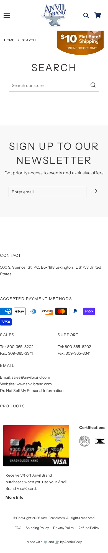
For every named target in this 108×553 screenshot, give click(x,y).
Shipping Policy (37, 528)
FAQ (18, 528)
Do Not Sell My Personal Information (31, 390)
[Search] (86, 15)
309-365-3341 (20, 353)
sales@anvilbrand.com (31, 377)
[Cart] (98, 15)
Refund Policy (88, 528)
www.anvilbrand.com (34, 383)
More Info (14, 497)
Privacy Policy (63, 528)
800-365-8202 (20, 346)
